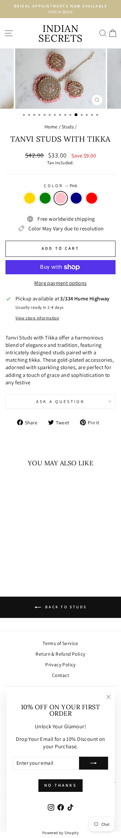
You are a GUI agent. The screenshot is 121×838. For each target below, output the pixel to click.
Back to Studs (65, 606)
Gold (29, 198)
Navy (76, 198)
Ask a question (60, 401)
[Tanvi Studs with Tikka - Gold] (11, 550)
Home (51, 126)
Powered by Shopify (60, 832)
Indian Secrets (60, 33)
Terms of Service (60, 643)
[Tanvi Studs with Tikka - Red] (41, 550)
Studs (68, 126)
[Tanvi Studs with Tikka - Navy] (33, 550)
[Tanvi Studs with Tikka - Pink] (26, 550)
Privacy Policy (60, 664)
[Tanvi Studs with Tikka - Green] (18, 550)
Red (91, 198)
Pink (60, 198)
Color (60, 185)
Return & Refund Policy (60, 654)
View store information (37, 318)
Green (45, 198)
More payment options (60, 283)
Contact (60, 675)
